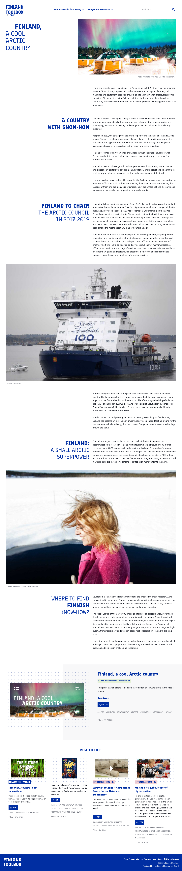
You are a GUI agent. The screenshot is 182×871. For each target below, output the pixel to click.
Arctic (101, 712)
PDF (57, 800)
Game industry (65, 809)
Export (135, 712)
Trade (169, 712)
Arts (53, 805)
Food (11, 813)
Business (111, 712)
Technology (158, 712)
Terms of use (150, 859)
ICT (81, 809)
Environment (123, 712)
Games (75, 809)
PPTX (141, 823)
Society (159, 834)
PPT (105, 705)
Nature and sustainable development (114, 681)
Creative (70, 805)
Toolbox (14, 10)
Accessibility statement (168, 859)
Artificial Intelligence (145, 828)
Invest (138, 834)
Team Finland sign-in (133, 859)
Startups (66, 812)
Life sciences (148, 834)
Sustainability (33, 813)
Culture (79, 805)
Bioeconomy (98, 822)
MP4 (15, 808)
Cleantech (119, 822)
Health (152, 831)
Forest (104, 826)
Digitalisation (142, 831)
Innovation (145, 712)
